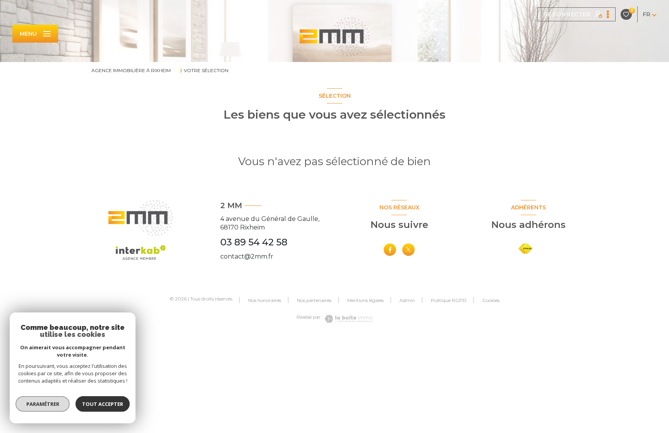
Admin (407, 300)
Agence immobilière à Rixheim (131, 70)
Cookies (490, 300)
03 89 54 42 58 (253, 242)
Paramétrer (42, 403)
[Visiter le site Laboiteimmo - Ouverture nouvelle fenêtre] (347, 319)
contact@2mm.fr (246, 256)
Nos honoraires (264, 300)
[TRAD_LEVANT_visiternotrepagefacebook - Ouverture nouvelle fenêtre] (390, 249)
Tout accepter (102, 403)
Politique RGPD (449, 300)
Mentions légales (365, 300)
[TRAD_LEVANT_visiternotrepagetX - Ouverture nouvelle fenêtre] (408, 249)
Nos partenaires (314, 300)
